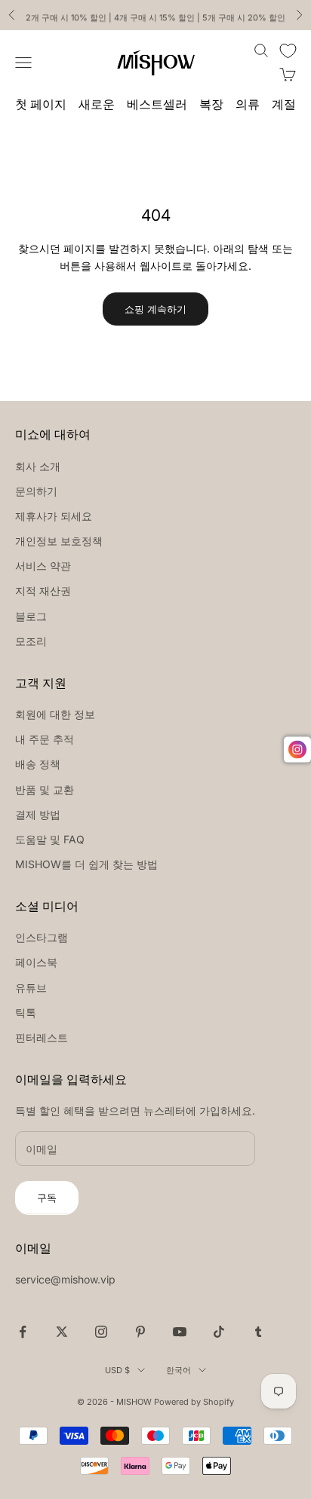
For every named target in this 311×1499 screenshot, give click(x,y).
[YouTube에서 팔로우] (179, 1331)
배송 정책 (37, 763)
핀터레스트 (41, 1037)
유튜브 (31, 987)
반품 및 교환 (44, 789)
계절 (284, 104)
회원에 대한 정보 (55, 714)
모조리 (31, 641)
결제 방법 (37, 814)
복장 (211, 104)
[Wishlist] (288, 51)
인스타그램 (41, 937)
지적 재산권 (43, 590)
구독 (47, 1198)
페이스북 (36, 962)
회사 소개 (37, 466)
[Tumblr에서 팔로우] (258, 1331)
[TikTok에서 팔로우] (218, 1331)
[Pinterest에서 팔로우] (140, 1331)
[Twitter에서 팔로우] (61, 1331)
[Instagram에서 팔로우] (101, 1331)
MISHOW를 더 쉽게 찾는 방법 (86, 864)
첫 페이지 (40, 104)
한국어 (178, 1370)
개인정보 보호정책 (59, 540)
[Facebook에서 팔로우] (22, 1331)
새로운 (97, 104)
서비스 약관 (43, 565)
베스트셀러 (157, 104)
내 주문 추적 (44, 739)
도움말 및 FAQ (50, 839)
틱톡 (25, 1012)
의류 (248, 104)
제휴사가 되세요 (53, 515)
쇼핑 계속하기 (155, 309)
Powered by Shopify (194, 1402)
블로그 (31, 616)
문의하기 (36, 491)
